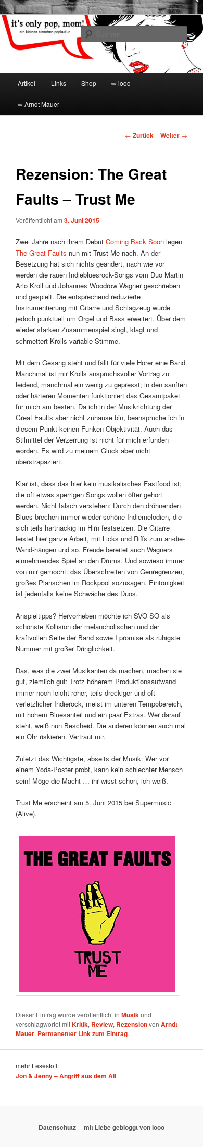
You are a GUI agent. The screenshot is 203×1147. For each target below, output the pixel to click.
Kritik (80, 1024)
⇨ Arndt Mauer (38, 103)
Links (58, 83)
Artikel (26, 83)
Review (102, 1024)
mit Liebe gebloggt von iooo (124, 1127)
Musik (130, 1014)
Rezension (131, 1024)
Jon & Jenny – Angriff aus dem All (66, 1075)
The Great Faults (41, 253)
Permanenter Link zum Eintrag (82, 1033)
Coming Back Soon (135, 241)
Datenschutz (57, 1127)
